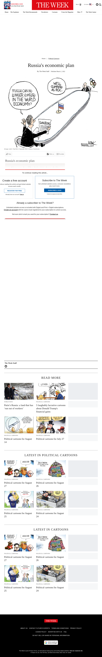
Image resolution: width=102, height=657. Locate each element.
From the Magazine (67, 12)
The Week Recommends (30, 12)
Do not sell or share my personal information (51, 635)
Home (44, 58)
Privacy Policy (76, 628)
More (79, 12)
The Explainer (14, 12)
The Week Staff (44, 71)
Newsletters (44, 12)
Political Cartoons (53, 58)
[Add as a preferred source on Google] (51, 642)
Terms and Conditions (60, 628)
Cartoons (54, 12)
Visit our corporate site (76, 651)
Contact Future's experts (39, 628)
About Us (23, 628)
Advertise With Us (55, 632)
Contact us (54, 214)
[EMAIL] (6, 366)
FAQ (65, 632)
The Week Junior (91, 12)
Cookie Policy (41, 632)
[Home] (6, 12)
